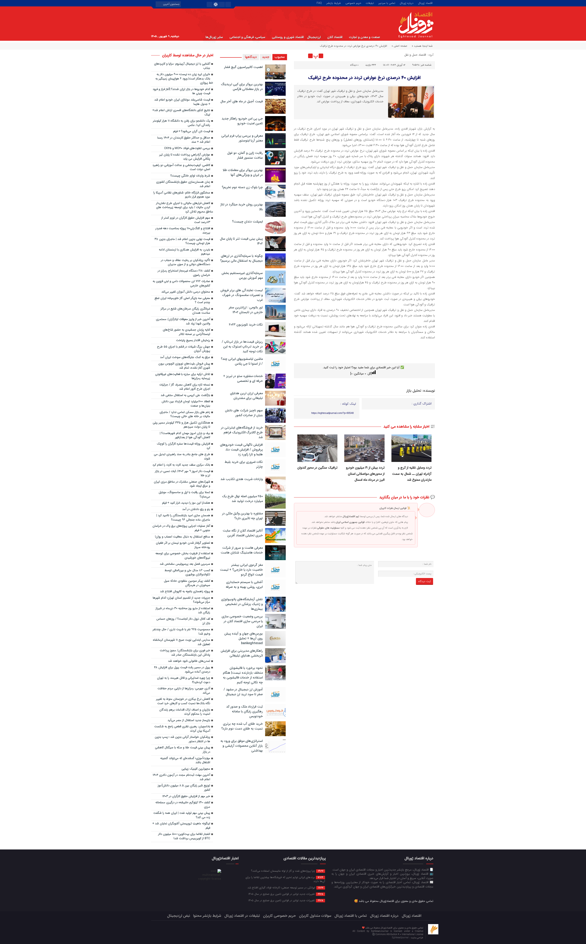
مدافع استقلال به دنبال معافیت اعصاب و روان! (182, 537)
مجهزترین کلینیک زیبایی (196, 769)
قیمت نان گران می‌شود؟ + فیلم (191, 131)
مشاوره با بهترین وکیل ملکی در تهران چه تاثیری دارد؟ (242, 516)
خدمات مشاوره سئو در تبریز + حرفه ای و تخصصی (243, 378)
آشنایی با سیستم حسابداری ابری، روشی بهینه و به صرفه (244, 584)
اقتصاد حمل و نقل (415, 54)
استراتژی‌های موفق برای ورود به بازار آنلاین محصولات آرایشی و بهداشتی (241, 745)
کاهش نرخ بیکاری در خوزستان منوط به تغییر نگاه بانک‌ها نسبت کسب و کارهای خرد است (183, 701)
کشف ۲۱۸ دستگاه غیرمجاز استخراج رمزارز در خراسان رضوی (184, 273)
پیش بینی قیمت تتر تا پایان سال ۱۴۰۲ (241, 241)
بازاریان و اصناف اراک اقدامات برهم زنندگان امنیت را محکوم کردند (184, 712)
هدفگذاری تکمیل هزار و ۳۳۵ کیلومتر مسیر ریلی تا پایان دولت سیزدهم (181, 425)
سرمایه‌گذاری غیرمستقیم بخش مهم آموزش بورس (242, 275)
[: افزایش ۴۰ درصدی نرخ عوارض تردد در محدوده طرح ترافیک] (298, 56)
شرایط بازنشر (333, 3)
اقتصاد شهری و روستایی (288, 37)
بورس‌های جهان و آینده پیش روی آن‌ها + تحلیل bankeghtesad (243, 638)
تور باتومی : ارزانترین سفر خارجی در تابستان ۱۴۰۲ (246, 310)
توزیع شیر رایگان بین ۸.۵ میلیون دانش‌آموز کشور (184, 788)
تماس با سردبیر (386, 3)
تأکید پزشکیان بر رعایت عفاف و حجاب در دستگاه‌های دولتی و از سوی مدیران (185, 262)
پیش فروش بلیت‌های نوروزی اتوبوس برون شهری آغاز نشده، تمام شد (184, 366)
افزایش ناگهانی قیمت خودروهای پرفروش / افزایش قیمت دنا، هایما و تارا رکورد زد (241, 449)
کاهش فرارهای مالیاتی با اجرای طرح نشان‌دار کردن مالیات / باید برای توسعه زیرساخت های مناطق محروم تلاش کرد (184, 207)
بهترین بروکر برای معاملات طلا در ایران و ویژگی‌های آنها (243, 172)
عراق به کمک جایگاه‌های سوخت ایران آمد (185, 357)
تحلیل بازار (413, 390)
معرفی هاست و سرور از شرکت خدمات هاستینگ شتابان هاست (242, 550)
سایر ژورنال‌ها (214, 37)
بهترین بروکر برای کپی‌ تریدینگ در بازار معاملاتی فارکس (242, 87)
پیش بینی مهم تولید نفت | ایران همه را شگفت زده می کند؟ (181, 815)
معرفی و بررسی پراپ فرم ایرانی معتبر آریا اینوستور (242, 138)
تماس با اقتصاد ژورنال (350, 916)
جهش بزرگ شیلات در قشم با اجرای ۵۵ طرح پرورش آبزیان (183, 349)
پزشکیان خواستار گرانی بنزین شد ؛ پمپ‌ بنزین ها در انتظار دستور (182, 739)
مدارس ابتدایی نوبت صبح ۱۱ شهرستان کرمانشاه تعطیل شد (181, 642)
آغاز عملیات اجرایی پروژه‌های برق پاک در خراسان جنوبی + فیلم (181, 528)
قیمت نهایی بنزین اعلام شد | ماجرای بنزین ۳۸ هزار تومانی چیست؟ (182, 241)
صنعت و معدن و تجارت (364, 37)
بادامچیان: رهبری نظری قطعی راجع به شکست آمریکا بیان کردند (182, 728)
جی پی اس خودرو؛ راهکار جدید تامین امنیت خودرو (242, 121)
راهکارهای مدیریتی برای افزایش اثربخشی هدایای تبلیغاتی (242, 653)
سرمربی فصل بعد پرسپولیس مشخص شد (185, 564)
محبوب (280, 57)
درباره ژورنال (406, 3)
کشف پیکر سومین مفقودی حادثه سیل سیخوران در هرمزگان (187, 583)
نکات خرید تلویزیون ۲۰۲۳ (246, 324)
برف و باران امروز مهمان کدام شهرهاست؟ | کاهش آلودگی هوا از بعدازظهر (185, 435)
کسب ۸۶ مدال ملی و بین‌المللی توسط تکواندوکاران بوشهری (187, 572)
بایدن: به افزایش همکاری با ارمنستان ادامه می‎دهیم (184, 252)
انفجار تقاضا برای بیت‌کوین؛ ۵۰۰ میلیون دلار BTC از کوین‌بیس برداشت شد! (184, 836)
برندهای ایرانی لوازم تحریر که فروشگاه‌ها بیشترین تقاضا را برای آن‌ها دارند (285, 879)
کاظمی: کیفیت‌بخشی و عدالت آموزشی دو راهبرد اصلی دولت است (181, 167)
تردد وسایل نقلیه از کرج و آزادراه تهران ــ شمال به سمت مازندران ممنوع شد (411, 473)
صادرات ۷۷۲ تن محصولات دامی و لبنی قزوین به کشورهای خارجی (181, 283)
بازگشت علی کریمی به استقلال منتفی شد (185, 395)
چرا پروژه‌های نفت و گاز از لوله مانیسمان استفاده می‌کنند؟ (287, 871)
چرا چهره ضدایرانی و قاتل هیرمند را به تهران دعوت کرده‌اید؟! (183, 680)
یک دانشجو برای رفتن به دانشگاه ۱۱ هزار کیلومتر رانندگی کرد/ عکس (181, 123)
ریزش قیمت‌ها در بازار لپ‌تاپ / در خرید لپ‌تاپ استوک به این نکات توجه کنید (242, 346)
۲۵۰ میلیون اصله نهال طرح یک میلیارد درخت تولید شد (242, 499)
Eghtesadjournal (400, 937)
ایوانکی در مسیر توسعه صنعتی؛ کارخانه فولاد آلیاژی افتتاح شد (285, 887)
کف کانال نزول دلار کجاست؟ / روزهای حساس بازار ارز (183, 621)
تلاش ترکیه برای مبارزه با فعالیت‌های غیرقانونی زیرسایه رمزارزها (182, 376)
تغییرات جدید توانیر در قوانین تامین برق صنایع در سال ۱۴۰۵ (285, 894)
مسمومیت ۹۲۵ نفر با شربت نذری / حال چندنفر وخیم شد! (181, 631)
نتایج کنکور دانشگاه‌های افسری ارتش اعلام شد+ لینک (181, 112)
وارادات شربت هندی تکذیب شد (241, 479)
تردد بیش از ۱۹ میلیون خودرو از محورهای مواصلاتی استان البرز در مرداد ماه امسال (365, 473)
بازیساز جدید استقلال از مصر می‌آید (189, 720)
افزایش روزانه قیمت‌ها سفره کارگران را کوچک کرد (183, 446)
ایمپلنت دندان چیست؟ (247, 221)
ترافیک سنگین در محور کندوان (317, 467)
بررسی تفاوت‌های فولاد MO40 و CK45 (187, 148)
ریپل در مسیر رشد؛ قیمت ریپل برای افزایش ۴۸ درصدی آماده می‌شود (182, 669)
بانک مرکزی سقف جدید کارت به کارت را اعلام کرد (181, 465)
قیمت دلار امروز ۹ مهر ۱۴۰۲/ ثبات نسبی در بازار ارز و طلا (182, 473)
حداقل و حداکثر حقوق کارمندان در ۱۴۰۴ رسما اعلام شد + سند (183, 140)
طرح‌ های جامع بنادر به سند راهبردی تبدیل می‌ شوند (182, 456)
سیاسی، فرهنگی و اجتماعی (247, 37)
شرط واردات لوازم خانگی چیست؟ (190, 176)
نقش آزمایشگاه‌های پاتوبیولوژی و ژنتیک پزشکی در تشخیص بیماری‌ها (242, 604)
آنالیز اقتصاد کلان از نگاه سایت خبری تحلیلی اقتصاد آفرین (243, 533)
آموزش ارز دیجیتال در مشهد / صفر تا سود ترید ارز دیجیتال (243, 692)
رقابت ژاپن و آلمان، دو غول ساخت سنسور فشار (245, 155)
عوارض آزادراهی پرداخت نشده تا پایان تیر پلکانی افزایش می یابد (184, 157)
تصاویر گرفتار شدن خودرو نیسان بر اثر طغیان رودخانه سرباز (183, 545)
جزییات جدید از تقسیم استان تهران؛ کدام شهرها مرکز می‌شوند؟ (181, 600)
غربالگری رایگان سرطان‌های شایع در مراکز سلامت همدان (185, 311)
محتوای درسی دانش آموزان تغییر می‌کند (185, 292)
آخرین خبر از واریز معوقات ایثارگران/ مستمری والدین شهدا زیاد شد (183, 321)
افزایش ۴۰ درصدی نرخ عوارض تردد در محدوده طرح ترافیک (364, 77)
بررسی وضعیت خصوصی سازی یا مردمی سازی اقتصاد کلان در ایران (242, 621)
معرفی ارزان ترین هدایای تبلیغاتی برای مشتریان (246, 396)
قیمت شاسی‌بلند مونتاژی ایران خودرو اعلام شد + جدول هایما (182, 102)
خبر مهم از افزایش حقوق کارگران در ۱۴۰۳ (186, 796)
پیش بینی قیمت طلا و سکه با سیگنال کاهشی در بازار (182, 750)
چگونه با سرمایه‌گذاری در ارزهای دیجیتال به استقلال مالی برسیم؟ (241, 258)
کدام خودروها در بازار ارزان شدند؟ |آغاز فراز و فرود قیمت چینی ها (181, 91)
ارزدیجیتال (314, 37)
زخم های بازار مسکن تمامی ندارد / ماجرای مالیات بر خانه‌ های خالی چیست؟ (185, 414)
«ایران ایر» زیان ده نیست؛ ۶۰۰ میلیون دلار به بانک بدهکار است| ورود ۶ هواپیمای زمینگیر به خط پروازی (184, 78)
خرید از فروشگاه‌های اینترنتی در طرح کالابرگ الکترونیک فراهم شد (242, 432)
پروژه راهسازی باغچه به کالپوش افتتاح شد (185, 591)
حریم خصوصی (353, 3)
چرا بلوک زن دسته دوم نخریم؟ (242, 187)
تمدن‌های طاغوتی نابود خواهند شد (189, 661)
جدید (265, 57)
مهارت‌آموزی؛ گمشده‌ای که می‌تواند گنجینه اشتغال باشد (185, 760)
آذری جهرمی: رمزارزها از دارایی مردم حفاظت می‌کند (183, 690)
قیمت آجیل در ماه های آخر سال (241, 101)
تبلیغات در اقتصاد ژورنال (242, 916)
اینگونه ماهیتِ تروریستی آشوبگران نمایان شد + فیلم (181, 826)
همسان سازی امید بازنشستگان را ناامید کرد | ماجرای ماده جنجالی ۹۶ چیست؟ (183, 517)
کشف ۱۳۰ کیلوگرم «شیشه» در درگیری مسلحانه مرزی (182, 804)
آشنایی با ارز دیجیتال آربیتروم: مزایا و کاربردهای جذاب (182, 66)
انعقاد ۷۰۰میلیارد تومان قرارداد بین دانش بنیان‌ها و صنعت (186, 403)
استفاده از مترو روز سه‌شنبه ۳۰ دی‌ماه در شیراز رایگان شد (183, 610)
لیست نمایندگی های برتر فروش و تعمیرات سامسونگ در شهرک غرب (241, 295)
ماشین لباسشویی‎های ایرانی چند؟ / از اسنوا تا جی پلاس (242, 361)
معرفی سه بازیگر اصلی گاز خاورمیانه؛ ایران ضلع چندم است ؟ (182, 300)
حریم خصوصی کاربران (279, 916)
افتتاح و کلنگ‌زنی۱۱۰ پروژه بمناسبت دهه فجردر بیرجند (182, 230)
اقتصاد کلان (334, 37)
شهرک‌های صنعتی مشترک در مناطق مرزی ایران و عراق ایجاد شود (182, 484)
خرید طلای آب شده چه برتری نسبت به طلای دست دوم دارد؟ (242, 726)
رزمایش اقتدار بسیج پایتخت (193, 340)
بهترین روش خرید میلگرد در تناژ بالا (241, 207)
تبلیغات (370, 3)
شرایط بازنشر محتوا (207, 916)
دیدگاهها (251, 57)
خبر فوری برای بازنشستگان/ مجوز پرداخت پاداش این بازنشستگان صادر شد (185, 652)
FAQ (319, 3)
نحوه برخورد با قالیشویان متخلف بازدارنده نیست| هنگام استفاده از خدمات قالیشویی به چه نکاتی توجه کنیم (243, 675)
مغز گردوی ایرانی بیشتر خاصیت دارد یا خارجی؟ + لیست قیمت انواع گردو (241, 569)
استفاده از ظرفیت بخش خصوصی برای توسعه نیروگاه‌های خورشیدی (182, 555)
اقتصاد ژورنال (425, 3)
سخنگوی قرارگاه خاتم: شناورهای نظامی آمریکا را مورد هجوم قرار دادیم (181, 195)
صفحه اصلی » (399, 46)
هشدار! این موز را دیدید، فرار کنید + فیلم (186, 503)
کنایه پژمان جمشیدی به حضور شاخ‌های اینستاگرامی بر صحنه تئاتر (186, 332)
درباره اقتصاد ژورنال (384, 916)
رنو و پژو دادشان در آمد (196, 509)
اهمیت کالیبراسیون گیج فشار (243, 67)
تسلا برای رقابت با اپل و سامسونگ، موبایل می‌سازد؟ (184, 494)
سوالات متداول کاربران (315, 916)
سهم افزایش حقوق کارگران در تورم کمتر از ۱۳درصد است (185, 220)
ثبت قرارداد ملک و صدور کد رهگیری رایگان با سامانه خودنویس (244, 711)
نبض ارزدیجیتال (178, 916)
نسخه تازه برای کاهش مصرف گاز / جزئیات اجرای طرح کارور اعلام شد (184, 387)
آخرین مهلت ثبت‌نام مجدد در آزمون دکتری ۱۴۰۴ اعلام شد (181, 777)
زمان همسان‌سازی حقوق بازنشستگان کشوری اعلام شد (183, 184)
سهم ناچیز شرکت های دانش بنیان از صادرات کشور (244, 413)
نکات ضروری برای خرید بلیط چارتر (244, 464)
